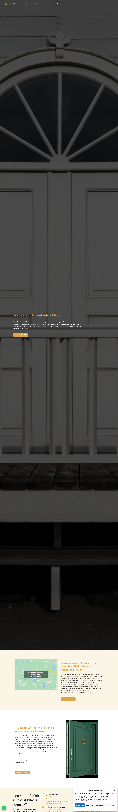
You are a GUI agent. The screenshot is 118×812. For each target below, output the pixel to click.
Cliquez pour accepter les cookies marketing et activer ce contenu (36, 674)
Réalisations (50, 4)
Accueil (28, 4)
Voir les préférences (105, 805)
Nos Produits (38, 4)
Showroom (60, 4)
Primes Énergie (87, 4)
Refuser (89, 805)
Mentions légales (94, 809)
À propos (76, 4)
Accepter (80, 805)
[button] (115, 790)
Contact (68, 4)
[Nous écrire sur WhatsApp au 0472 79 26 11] (4, 808)
